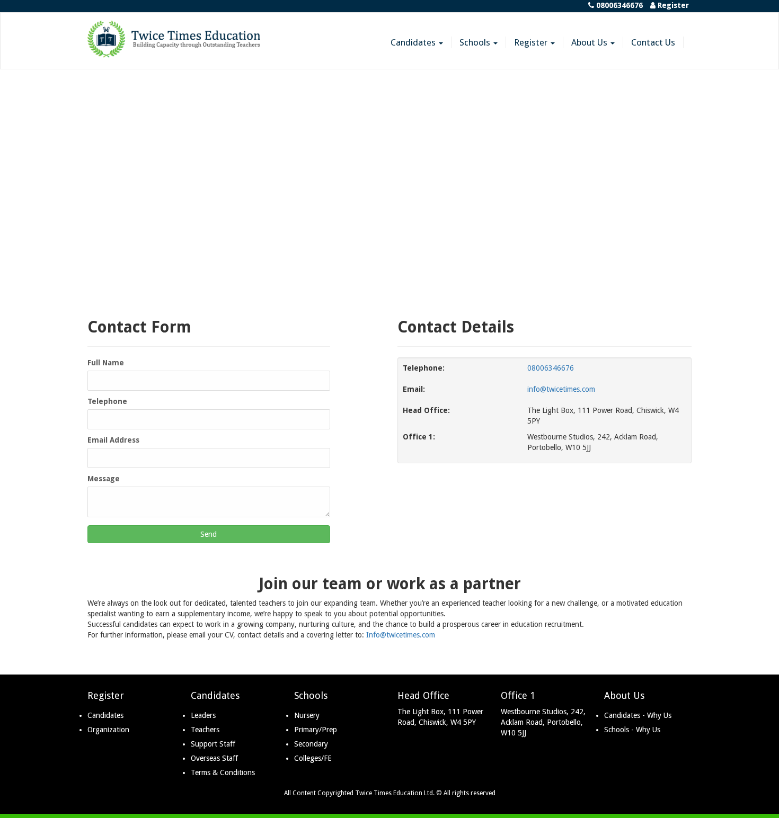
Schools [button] (475, 42)
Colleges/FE (313, 758)
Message (103, 478)
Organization (108, 729)
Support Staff (213, 744)
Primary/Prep (315, 729)
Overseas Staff (214, 758)
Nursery (307, 715)
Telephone (107, 401)
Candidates (105, 715)
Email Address (113, 440)
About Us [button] (590, 42)
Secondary (311, 744)
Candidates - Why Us (637, 715)
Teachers (205, 729)
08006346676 (550, 368)
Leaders (203, 715)
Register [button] (532, 42)
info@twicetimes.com (561, 389)
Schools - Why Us (632, 729)
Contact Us (653, 42)
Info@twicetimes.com (400, 635)
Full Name (105, 362)
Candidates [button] (414, 42)
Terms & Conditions (223, 772)
